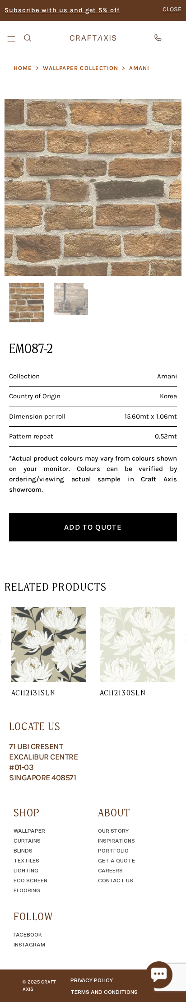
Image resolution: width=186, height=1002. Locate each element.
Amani (139, 68)
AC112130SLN (122, 692)
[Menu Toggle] (12, 38)
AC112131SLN (33, 692)
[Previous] (19, 187)
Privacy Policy (91, 980)
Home (23, 68)
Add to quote (93, 526)
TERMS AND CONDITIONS (104, 991)
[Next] (166, 187)
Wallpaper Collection (80, 68)
